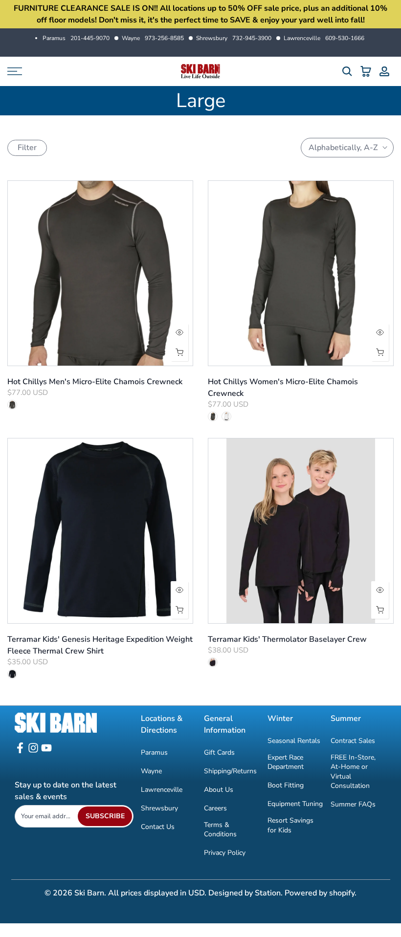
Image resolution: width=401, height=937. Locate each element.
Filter (27, 147)
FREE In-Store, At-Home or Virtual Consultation (353, 772)
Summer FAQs (353, 804)
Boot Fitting (285, 785)
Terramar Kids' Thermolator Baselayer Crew (287, 639)
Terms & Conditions (220, 829)
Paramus (76, 38)
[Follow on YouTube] (46, 751)
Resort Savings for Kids (290, 825)
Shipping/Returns (230, 771)
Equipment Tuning (295, 803)
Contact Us (158, 826)
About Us (218, 789)
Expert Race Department (285, 762)
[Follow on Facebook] (20, 751)
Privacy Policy (224, 852)
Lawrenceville (324, 38)
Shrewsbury (233, 38)
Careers (215, 808)
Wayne (153, 38)
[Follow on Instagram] (33, 751)
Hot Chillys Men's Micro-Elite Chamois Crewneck (94, 381)
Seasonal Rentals (293, 740)
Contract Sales (353, 740)
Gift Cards (219, 752)
